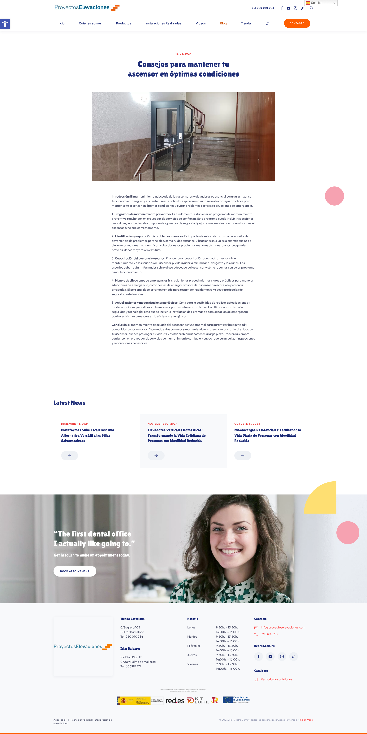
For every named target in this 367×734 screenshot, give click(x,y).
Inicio (61, 23)
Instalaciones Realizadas (163, 23)
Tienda (246, 23)
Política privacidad (81, 719)
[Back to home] (87, 8)
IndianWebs (306, 719)
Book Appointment (75, 571)
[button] (5, 24)
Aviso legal (60, 719)
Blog (223, 23)
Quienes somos (90, 23)
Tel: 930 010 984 (262, 7)
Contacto (297, 23)
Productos (123, 23)
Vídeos (201, 23)
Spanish (316, 2)
